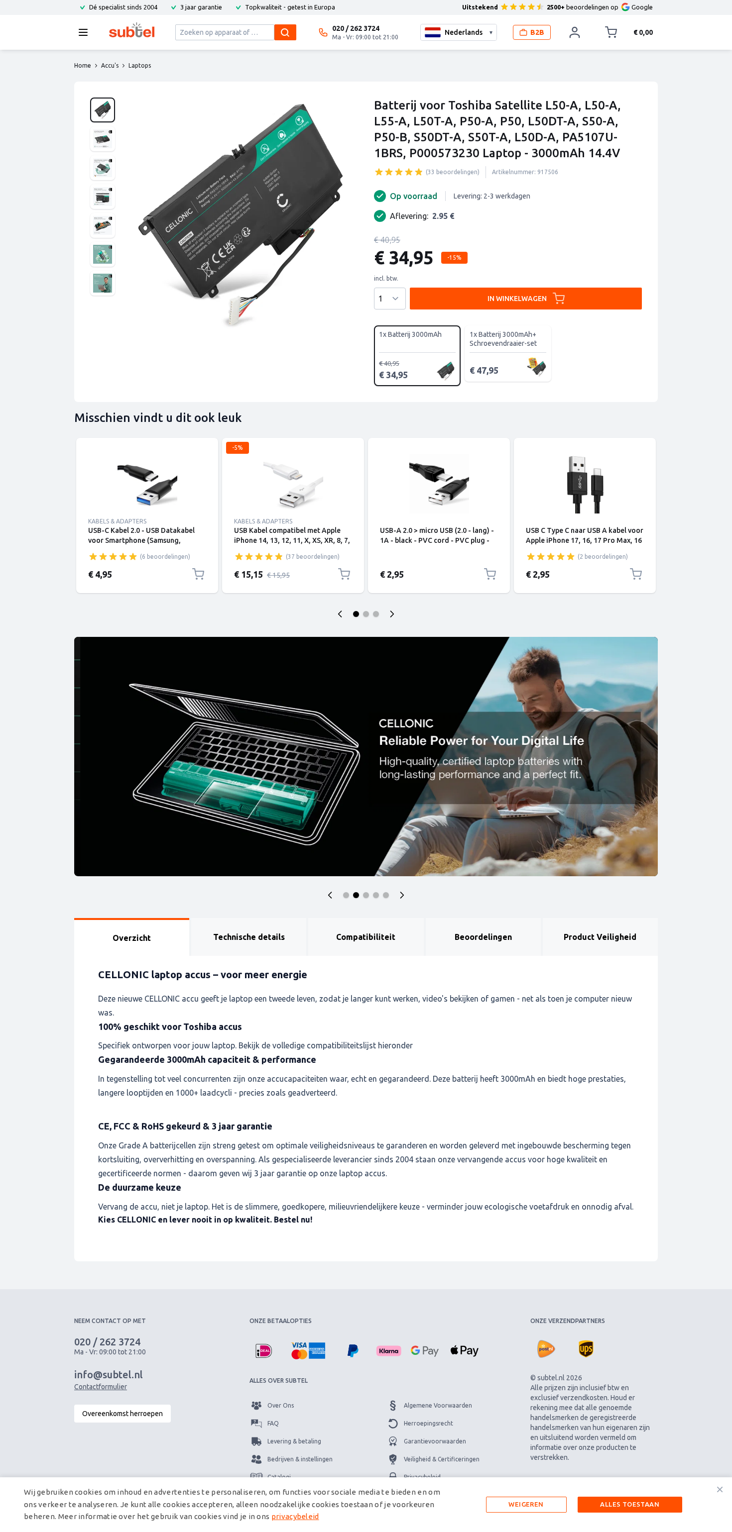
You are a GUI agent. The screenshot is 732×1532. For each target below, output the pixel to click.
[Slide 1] (346, 895)
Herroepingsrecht (428, 1423)
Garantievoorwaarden (435, 1441)
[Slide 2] (356, 895)
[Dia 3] (376, 614)
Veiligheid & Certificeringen (442, 1459)
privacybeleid (295, 1516)
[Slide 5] (386, 895)
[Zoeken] (285, 32)
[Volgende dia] (392, 614)
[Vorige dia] (340, 614)
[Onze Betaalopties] (263, 1351)
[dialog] (366, 1504)
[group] (399, 172)
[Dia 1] (356, 614)
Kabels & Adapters (117, 521)
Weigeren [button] (525, 1504)
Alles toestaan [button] (629, 1504)
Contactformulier (100, 1387)
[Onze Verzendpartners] (546, 1349)
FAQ (273, 1423)
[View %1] (102, 110)
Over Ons (280, 1405)
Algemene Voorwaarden (438, 1405)
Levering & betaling (294, 1441)
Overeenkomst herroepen (122, 1414)
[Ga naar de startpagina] (131, 29)
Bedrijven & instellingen (300, 1459)
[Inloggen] (575, 32)
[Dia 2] (366, 614)
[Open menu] (86, 32)
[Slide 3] (366, 895)
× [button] (720, 1489)
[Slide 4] (376, 895)
